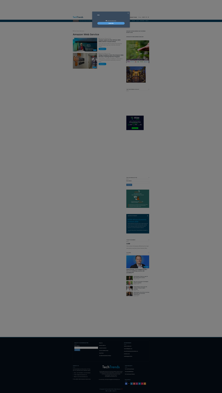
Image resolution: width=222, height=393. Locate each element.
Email (98, 15)
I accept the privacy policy (111, 20)
